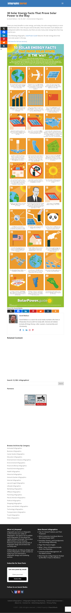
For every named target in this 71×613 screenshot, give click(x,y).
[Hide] (1, 49)
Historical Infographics (14, 474)
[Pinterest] (33, 311)
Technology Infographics (15, 509)
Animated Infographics (14, 448)
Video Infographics (13, 518)
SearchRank (53, 607)
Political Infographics (14, 500)
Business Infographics (14, 451)
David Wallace (13, 19)
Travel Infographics (13, 515)
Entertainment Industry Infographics (19, 460)
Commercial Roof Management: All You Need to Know (50, 552)
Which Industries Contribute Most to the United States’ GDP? (51, 537)
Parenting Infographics (14, 495)
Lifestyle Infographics (14, 486)
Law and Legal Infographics (16, 483)
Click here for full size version (17, 41)
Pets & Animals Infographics (16, 498)
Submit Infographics (15, 601)
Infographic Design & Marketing (34, 601)
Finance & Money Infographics (17, 466)
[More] (55, 311)
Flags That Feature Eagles (47, 545)
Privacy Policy (51, 603)
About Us (18, 603)
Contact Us (26, 603)
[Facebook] (18, 311)
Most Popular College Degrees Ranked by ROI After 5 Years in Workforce (51, 557)
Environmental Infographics (35, 19)
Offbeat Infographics (14, 492)
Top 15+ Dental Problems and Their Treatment (50, 533)
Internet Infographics (14, 480)
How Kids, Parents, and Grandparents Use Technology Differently (51, 541)
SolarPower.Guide (31, 36)
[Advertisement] (35, 357)
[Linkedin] (25, 311)
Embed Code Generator (54, 601)
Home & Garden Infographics (16, 477)
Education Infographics (14, 457)
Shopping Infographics (14, 503)
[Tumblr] (48, 311)
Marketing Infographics (14, 489)
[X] (10, 311)
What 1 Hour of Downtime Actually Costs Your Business (50, 548)
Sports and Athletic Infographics (17, 506)
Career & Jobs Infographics (16, 454)
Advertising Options (38, 603)
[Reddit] (40, 311)
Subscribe (17, 579)
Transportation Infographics (16, 512)
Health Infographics (13, 471)
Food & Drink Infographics (15, 469)
